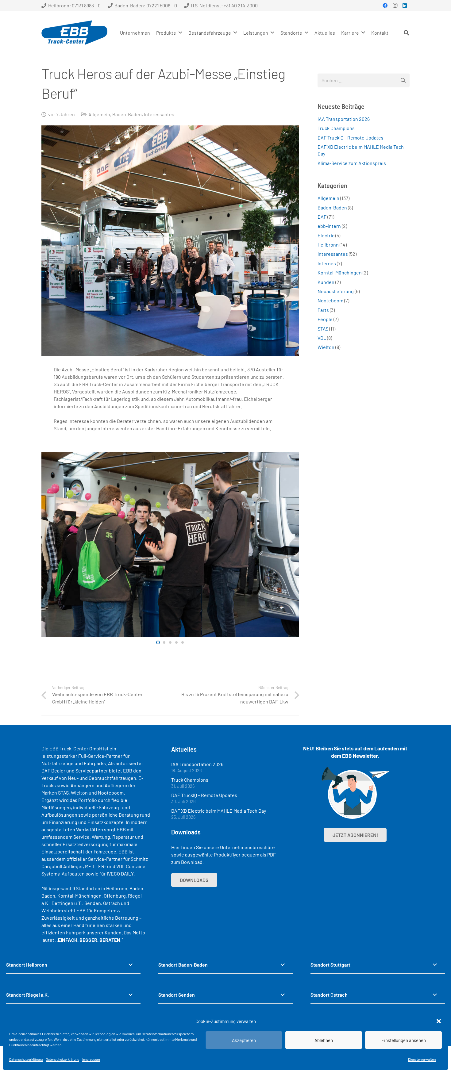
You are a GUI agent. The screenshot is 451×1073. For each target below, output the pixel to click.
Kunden (326, 282)
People (325, 319)
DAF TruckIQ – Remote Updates (351, 137)
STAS (323, 328)
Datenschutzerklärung (26, 1059)
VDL (322, 338)
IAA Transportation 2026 (344, 119)
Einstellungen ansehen (403, 1040)
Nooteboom (330, 300)
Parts (323, 310)
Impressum (91, 1059)
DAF (322, 217)
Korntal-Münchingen (340, 272)
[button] (439, 1021)
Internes (327, 263)
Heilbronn (328, 244)
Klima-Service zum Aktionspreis (352, 163)
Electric (326, 235)
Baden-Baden (127, 114)
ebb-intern (329, 226)
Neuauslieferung (336, 291)
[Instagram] (395, 5)
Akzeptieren (244, 1040)
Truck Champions (336, 128)
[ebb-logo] (74, 32)
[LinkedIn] (405, 5)
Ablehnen (323, 1040)
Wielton (326, 347)
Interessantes (159, 114)
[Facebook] (385, 5)
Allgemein (99, 114)
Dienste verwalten (422, 1059)
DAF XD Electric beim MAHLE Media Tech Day (218, 811)
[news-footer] (355, 793)
